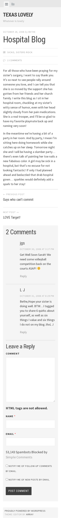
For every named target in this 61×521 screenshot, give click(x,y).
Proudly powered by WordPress (25, 510)
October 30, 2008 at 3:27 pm (37, 249)
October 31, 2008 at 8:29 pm (37, 295)
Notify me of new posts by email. (29, 479)
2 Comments (14, 60)
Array (30, 514)
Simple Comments (19, 457)
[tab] (6, 4)
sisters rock (24, 52)
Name (10, 416)
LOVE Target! (11, 215)
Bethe (32, 31)
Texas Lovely (18, 14)
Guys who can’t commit (18, 197)
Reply (23, 276)
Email (11, 434)
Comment (12, 353)
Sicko (10, 52)
